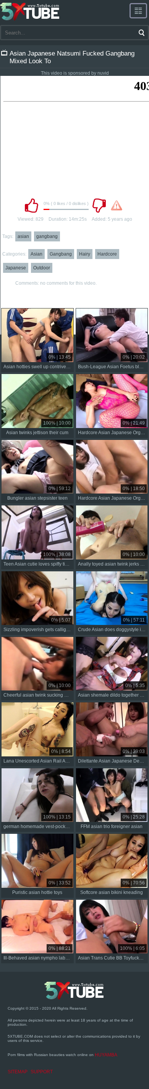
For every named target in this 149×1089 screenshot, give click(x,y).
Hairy (84, 254)
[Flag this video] (116, 205)
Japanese (15, 268)
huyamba (106, 1055)
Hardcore (107, 254)
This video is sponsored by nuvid (75, 73)
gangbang (47, 236)
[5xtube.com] (30, 11)
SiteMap (18, 1071)
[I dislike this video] (99, 205)
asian (23, 236)
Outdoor (41, 268)
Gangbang (61, 254)
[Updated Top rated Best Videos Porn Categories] (138, 10)
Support (42, 1071)
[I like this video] (31, 205)
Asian (36, 254)
